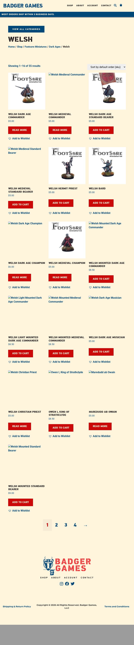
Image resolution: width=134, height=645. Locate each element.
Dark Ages (55, 46)
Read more (19, 130)
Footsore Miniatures (36, 46)
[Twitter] (72, 583)
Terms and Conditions (116, 606)
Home (11, 46)
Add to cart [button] (101, 130)
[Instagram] (61, 583)
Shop (70, 5)
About (80, 5)
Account (92, 5)
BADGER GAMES (23, 5)
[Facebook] (67, 583)
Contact (106, 5)
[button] (115, 5)
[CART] (121, 5)
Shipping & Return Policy (17, 606)
